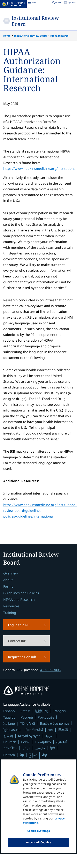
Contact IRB (17, 641)
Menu (32, 3)
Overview (10, 573)
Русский (27, 717)
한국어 (8, 736)
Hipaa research (59, 35)
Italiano (9, 723)
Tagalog (9, 717)
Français (59, 711)
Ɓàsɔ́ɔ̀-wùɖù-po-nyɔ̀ (54, 723)
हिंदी (52, 748)
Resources (11, 606)
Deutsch (9, 742)
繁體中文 (41, 711)
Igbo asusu (12, 729)
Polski (25, 742)
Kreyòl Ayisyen (29, 736)
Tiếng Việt (27, 723)
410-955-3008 (50, 670)
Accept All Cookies (38, 842)
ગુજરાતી (61, 742)
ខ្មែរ (22, 755)
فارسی (40, 748)
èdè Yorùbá (34, 729)
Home (6, 35)
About (8, 580)
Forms (8, 586)
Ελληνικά (43, 742)
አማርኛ (25, 711)
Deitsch (9, 755)
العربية (49, 736)
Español (9, 711)
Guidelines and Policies (21, 593)
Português (46, 717)
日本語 (63, 729)
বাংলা (50, 729)
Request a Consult (22, 657)
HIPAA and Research (19, 599)
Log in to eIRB (18, 625)
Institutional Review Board (35, 20)
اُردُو (26, 748)
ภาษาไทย (10, 748)
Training (9, 612)
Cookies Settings (38, 831)
